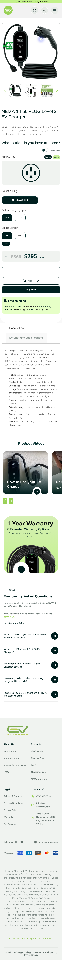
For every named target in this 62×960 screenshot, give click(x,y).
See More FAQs (16, 623)
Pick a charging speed (15, 210)
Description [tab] (16, 328)
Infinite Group (30, 955)
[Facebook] (21, 842)
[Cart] (34, 10)
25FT (6, 235)
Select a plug (9, 191)
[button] (57, 90)
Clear (6, 243)
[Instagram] (16, 842)
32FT (20, 235)
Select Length (10, 227)
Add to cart (33, 281)
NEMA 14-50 (22, 200)
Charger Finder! (40, 1)
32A (20, 217)
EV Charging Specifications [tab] (26, 337)
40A (7, 217)
